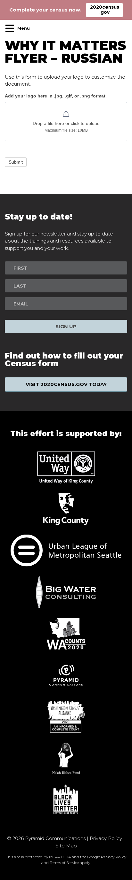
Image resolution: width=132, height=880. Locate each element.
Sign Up (66, 326)
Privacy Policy (106, 838)
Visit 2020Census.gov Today (66, 384)
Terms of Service (64, 862)
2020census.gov (104, 9)
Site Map (66, 846)
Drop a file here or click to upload (66, 123)
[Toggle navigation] (19, 28)
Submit (16, 162)
